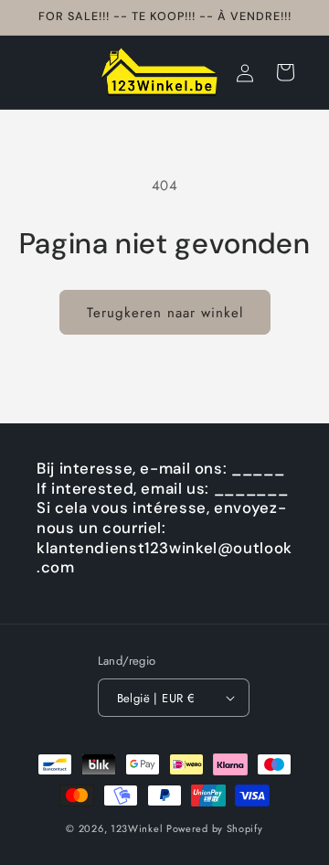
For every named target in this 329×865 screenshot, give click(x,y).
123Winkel (137, 828)
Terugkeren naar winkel (165, 313)
